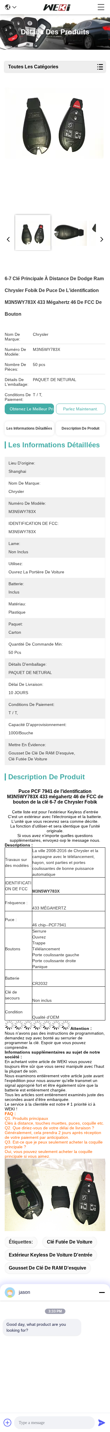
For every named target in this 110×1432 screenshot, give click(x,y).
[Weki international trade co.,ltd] (57, 7)
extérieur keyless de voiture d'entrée (50, 1254)
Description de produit (80, 428)
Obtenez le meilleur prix (32, 409)
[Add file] (8, 1422)
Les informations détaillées (29, 428)
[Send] (101, 1422)
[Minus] (101, 1292)
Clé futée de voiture (69, 1241)
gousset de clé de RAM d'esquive (47, 1267)
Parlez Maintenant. (80, 409)
